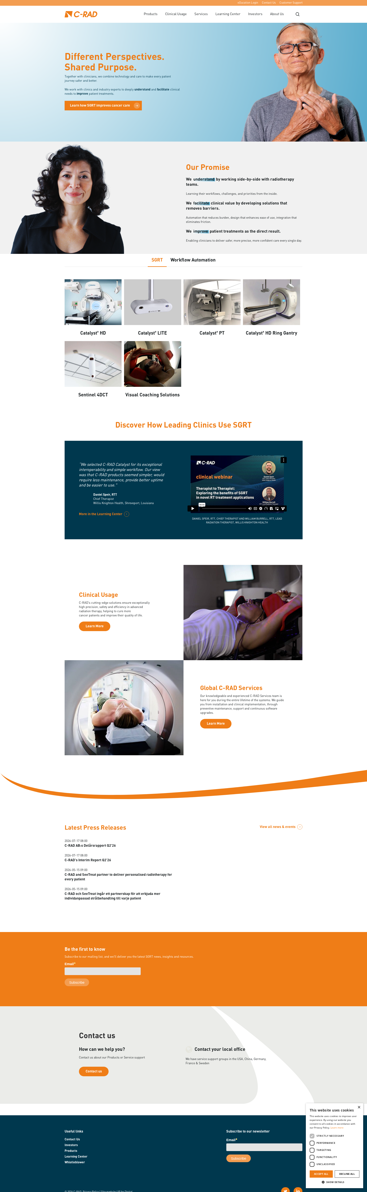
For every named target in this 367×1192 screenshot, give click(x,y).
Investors (71, 1145)
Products (71, 1151)
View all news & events (278, 827)
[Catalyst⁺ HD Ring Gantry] (271, 302)
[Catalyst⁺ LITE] (152, 302)
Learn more (336, 1127)
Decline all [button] (347, 1174)
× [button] (358, 1107)
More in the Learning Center (100, 514)
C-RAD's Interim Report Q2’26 (88, 860)
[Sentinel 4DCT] (93, 364)
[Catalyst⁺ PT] (212, 302)
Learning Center (76, 1156)
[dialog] (334, 1145)
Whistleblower (75, 1162)
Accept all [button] (321, 1174)
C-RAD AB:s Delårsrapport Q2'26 (90, 845)
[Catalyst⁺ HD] (93, 302)
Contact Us (72, 1139)
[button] (334, 1182)
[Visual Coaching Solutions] (152, 364)
